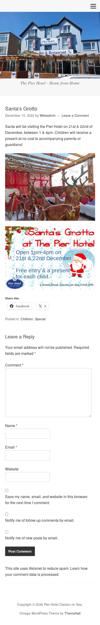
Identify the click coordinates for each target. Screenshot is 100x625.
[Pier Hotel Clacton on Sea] (50, 74)
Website (12, 469)
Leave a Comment (75, 115)
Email (11, 447)
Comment (14, 365)
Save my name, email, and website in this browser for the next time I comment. (46, 499)
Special (40, 319)
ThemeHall (72, 613)
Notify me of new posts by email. (31, 538)
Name (11, 425)
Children (27, 319)
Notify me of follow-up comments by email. (39, 520)
